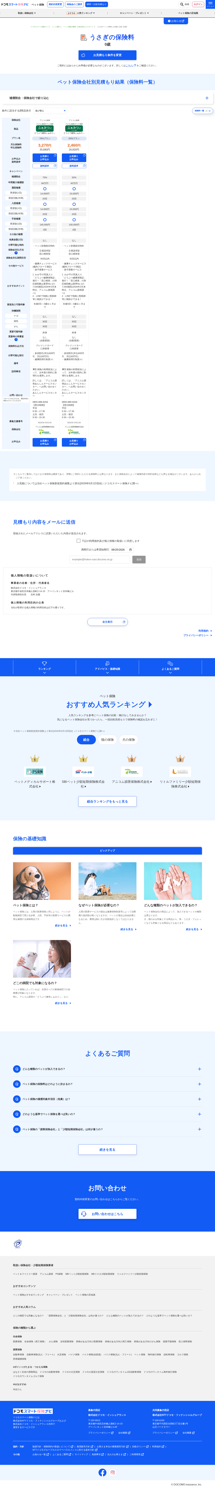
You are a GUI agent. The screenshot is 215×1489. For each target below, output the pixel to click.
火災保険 (61, 1354)
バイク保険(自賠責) (91, 1354)
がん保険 (53, 1341)
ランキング (44, 669)
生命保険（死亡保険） (35, 1341)
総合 (86, 739)
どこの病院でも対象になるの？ (28, 1315)
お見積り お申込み (44, 158)
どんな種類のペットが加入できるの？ (125, 1315)
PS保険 (59, 1274)
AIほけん (17, 1389)
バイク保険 (73, 1354)
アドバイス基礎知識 (107, 669)
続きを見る (107, 1149)
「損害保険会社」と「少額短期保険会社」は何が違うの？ (75, 1315)
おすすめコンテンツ (24, 1286)
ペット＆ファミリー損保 (25, 1274)
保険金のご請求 (74, 4)
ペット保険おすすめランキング (28, 1295)
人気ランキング (80, 13)
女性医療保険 (67, 1341)
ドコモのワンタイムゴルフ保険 (28, 1376)
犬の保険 (128, 739)
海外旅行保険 (154, 1354)
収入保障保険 (185, 1341)
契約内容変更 (55, 4)
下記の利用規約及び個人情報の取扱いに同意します (111, 541)
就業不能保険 (169, 1341)
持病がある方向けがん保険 (147, 1341)
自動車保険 (18, 1354)
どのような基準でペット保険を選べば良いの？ (169, 1315)
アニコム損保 (46, 1274)
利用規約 (203, 630)
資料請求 (44, 166)
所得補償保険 (19, 1359)
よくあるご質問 (170, 669)
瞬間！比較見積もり (97, 4)
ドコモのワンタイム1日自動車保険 (124, 1372)
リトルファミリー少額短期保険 (132, 1274)
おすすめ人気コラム (24, 1307)
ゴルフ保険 (182, 1354)
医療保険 (17, 1341)
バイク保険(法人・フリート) (118, 1354)
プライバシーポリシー (196, 635)
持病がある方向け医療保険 (89, 1341)
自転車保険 (169, 1354)
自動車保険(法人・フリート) (41, 1354)
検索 (187, 4)
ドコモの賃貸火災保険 (93, 1372)
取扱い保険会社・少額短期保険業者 (33, 1265)
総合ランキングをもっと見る (107, 801)
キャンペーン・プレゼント (59, 1295)
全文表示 (107, 621)
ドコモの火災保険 (71, 1372)
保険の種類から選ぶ (24, 1327)
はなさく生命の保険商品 (25, 1372)
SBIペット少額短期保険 (77, 1274)
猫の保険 (107, 739)
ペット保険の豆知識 (188, 13)
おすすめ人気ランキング (106, 704)
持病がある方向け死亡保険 (118, 1341)
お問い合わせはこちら (107, 1214)
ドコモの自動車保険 (50, 1372)
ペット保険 (139, 1354)
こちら (129, 65)
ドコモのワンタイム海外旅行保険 (160, 1372)
